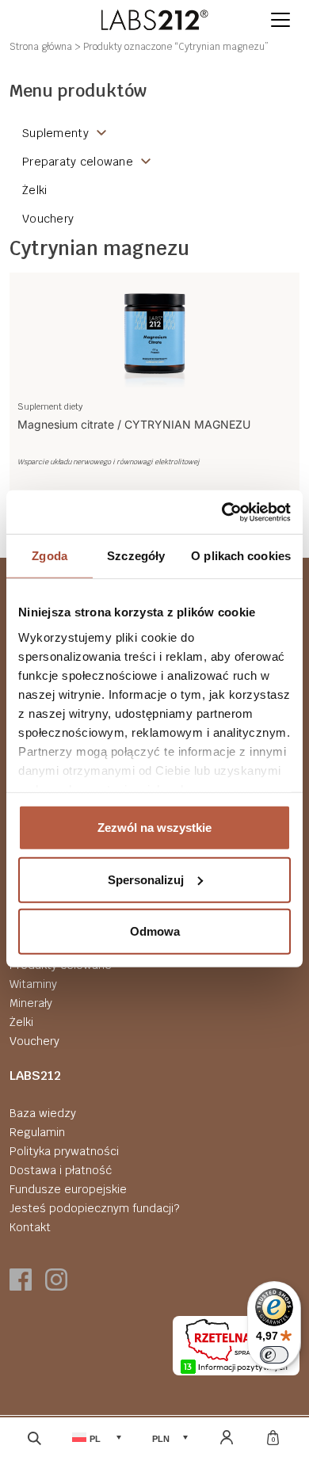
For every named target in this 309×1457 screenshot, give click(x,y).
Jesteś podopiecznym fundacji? (94, 1208)
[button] (280, 20)
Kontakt (30, 1227)
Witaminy (33, 984)
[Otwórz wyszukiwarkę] (34, 1437)
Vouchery (34, 1041)
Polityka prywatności (64, 1151)
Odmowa (155, 931)
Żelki (21, 1022)
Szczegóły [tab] (136, 556)
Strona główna (41, 46)
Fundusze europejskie (68, 1189)
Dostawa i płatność (61, 1170)
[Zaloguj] (226, 1437)
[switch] (274, 1355)
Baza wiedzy (43, 1113)
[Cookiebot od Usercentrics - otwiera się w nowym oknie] (222, 512)
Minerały (31, 1003)
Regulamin (37, 1132)
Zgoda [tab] (49, 556)
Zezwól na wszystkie (154, 827)
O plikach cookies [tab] (241, 556)
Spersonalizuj (146, 879)
